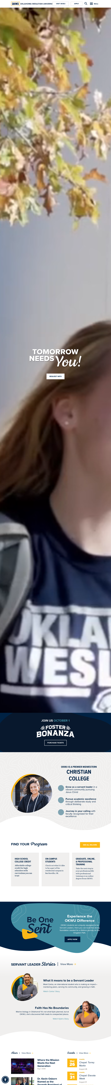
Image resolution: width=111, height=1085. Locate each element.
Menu (96, 4)
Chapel (82, 1059)
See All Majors (90, 845)
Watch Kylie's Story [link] (61, 1018)
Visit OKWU (60, 4)
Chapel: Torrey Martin (86, 1064)
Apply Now (72, 939)
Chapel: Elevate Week (87, 1077)
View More (66, 964)
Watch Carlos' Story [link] (51, 991)
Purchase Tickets (55, 742)
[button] (25, 987)
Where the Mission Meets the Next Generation (48, 1063)
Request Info (55, 376)
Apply (76, 4)
